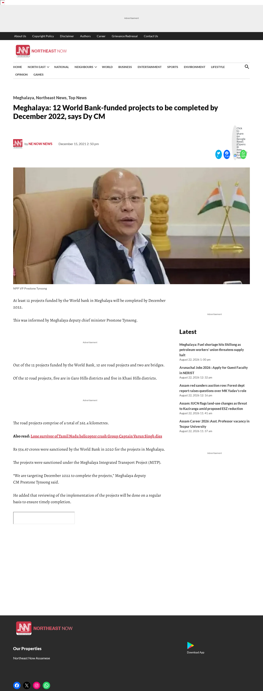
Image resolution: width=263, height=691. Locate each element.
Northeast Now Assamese (31, 658)
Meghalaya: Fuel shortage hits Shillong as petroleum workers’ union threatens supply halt (211, 350)
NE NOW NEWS (40, 144)
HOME (17, 67)
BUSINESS (125, 67)
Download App (195, 652)
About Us (20, 36)
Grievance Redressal (125, 36)
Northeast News (51, 97)
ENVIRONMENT (194, 67)
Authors (85, 36)
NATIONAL (61, 67)
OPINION (21, 74)
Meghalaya (23, 97)
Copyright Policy (43, 36)
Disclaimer (67, 36)
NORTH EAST (37, 67)
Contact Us (151, 36)
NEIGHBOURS (84, 67)
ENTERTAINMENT (149, 67)
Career (101, 36)
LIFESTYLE (218, 67)
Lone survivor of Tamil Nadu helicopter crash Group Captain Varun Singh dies (96, 436)
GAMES (38, 74)
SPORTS (172, 67)
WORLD (107, 67)
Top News (77, 97)
